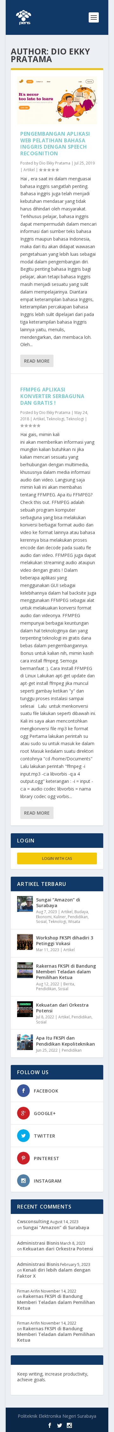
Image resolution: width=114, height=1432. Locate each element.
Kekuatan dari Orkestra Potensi (62, 1008)
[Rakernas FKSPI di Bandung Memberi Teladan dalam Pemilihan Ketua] (25, 970)
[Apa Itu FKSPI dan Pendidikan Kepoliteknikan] (25, 1042)
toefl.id (51, 1386)
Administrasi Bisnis (38, 1243)
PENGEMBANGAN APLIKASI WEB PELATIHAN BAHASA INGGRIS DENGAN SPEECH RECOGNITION (55, 143)
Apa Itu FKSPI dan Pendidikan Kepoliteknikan (65, 1041)
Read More (37, 361)
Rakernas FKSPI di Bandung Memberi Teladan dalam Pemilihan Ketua (66, 971)
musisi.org (71, 1386)
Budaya (81, 911)
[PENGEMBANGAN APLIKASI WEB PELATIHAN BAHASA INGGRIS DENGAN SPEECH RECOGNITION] (57, 100)
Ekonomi (44, 916)
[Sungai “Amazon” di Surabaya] (25, 904)
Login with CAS (57, 858)
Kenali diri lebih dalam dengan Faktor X (54, 1273)
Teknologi (55, 419)
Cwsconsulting (33, 1221)
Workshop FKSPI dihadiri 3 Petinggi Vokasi (64, 940)
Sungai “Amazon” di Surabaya (58, 902)
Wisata (74, 921)
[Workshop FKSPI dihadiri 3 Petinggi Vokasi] (25, 942)
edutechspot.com (66, 1380)
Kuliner (60, 916)
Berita (68, 984)
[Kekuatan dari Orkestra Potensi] (25, 1009)
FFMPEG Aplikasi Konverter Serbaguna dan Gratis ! (52, 396)
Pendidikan (78, 916)
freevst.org (29, 1386)
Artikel (29, 169)
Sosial (41, 921)
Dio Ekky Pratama (54, 163)
